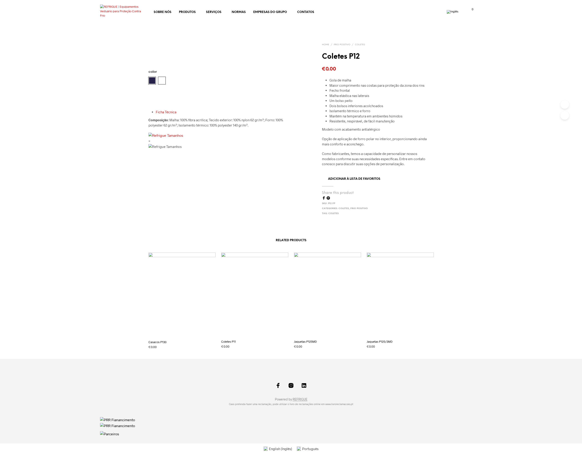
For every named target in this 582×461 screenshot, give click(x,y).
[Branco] (162, 80)
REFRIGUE (300, 399)
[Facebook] (324, 198)
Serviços (213, 12)
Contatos (305, 12)
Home (325, 44)
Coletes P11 (228, 341)
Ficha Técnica (166, 112)
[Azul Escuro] (152, 80)
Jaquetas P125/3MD (380, 341)
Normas (239, 12)
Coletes (360, 44)
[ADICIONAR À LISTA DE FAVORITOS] (182, 329)
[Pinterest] (328, 198)
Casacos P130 (157, 342)
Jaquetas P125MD (305, 341)
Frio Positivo (342, 44)
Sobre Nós (162, 12)
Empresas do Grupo (270, 12)
